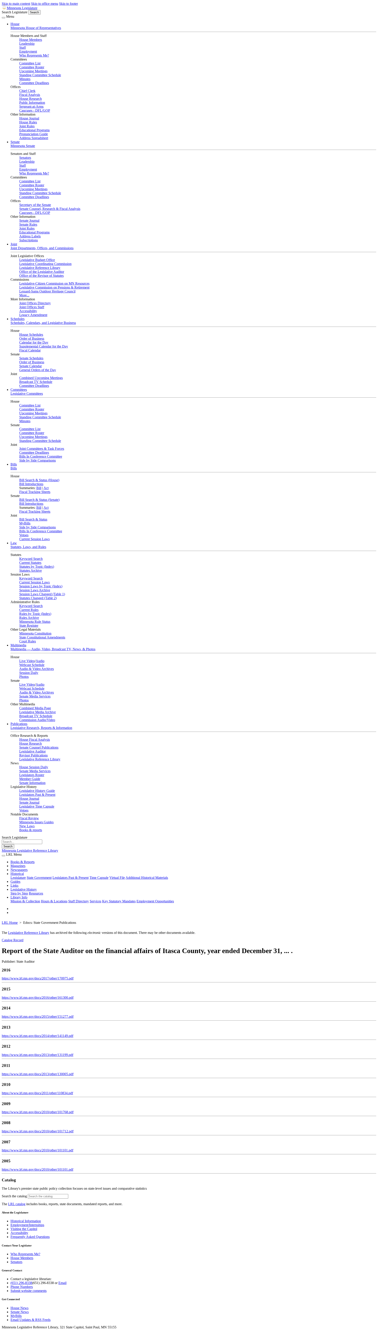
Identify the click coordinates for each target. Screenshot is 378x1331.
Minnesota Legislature (22, 8)
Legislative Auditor (32, 751)
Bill (38, 488)
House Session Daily (33, 767)
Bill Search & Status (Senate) (39, 500)
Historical (17, 874)
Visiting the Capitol (23, 1229)
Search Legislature (14, 12)
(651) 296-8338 (21, 1283)
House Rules (28, 122)
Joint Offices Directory (35, 303)
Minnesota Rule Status (34, 621)
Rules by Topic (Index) (35, 614)
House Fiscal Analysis (34, 739)
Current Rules (28, 610)
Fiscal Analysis (29, 95)
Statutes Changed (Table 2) (38, 598)
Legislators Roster (31, 775)
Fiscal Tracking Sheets (34, 492)
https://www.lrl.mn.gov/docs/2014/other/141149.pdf (37, 1036)
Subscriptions (28, 240)
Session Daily (28, 673)
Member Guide (29, 779)
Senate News (19, 1312)
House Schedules (31, 334)
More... (24, 295)
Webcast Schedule (31, 665)
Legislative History (23, 889)
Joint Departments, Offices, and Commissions (42, 248)
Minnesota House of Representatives (35, 28)
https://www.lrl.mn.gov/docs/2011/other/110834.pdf (37, 1093)
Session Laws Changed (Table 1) (42, 594)
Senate (15, 142)
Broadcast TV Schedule (35, 382)
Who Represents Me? (34, 55)
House (14, 24)
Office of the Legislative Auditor (41, 271)
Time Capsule (98, 877)
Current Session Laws (34, 539)
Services (95, 901)
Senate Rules (28, 224)
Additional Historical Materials (147, 877)
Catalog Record (12, 940)
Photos (24, 676)
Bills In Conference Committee (40, 456)
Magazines (17, 866)
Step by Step (19, 893)
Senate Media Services (35, 696)
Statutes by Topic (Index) (36, 566)
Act (46, 488)
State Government (39, 877)
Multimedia (18, 645)
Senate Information (32, 783)
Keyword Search (31, 559)
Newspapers (19, 870)
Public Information (32, 102)
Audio (40, 661)
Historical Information (25, 1221)
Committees (18, 389)
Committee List (29, 63)
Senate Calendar (30, 366)
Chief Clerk (27, 91)
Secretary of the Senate (35, 205)
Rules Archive (29, 618)
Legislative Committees (26, 393)
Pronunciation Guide (33, 134)
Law (13, 543)
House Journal (29, 118)
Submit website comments (28, 1291)
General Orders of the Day (37, 370)
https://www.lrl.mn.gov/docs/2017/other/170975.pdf (38, 978)
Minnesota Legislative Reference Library (30, 850)
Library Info (18, 897)
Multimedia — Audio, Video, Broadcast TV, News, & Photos (52, 649)
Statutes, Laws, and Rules (28, 547)
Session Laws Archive (34, 590)
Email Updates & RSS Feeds (30, 1320)
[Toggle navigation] (3, 17)
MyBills (24, 523)
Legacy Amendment (33, 315)
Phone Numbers (21, 1287)
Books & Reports (22, 862)
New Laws (27, 826)
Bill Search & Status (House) (39, 480)
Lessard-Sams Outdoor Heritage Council (47, 291)
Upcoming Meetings (33, 71)
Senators (25, 157)
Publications (18, 724)
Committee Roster (31, 67)
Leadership (27, 43)
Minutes (24, 79)
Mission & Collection (25, 901)
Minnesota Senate (22, 146)
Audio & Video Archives (36, 669)
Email (62, 1283)
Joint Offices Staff (31, 307)
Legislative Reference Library (39, 268)
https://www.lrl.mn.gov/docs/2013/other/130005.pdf (38, 1074)
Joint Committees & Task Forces (41, 448)
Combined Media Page (35, 708)
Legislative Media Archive (37, 712)
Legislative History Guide (37, 791)
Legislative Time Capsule (36, 806)
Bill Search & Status (33, 519)
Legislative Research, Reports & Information (41, 728)
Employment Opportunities (155, 901)
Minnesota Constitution (35, 633)
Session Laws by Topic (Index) (40, 586)
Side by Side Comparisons (37, 460)
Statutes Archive (30, 570)
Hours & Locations (54, 901)
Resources (36, 893)
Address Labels (30, 236)
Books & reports (30, 830)
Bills (13, 464)
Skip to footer (68, 3)
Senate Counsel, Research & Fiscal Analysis (49, 209)
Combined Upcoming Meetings (41, 378)
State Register (28, 625)
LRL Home (10, 922)
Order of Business (31, 338)
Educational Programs (34, 130)
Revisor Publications (33, 755)
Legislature (18, 877)
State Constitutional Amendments (42, 637)
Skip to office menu (44, 3)
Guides (15, 881)
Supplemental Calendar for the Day (43, 346)
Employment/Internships (27, 1225)
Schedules (17, 319)
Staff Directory (78, 901)
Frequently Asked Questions (30, 1237)
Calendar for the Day (33, 342)
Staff (22, 47)
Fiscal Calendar (30, 350)
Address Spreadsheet (33, 138)
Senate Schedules (31, 358)
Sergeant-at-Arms (31, 106)
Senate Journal (29, 220)
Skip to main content (16, 3)
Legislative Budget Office (37, 260)
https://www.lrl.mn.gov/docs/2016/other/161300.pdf (38, 997)
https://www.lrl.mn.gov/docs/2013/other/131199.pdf (37, 1055)
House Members (30, 40)
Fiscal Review (29, 818)
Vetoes (23, 535)
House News (19, 1308)
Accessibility (28, 311)
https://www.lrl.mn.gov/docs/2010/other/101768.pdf (38, 1112)
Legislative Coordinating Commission (45, 264)
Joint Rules (27, 126)
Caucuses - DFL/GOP (34, 110)
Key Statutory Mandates (119, 901)
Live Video (27, 661)
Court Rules (27, 641)
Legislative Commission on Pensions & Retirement (54, 287)
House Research (30, 98)
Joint (13, 244)
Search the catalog (14, 1196)
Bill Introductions (31, 484)
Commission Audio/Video (37, 720)
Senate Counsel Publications (38, 747)
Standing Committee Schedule (40, 75)
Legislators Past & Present (37, 794)
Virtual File (117, 877)
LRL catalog (16, 1204)
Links (14, 885)
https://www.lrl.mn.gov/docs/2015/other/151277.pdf (38, 1016)
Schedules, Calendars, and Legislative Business (43, 323)
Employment (28, 51)
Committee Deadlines (34, 83)
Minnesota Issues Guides (36, 822)
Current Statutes (30, 562)
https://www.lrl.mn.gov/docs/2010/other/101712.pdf (38, 1131)
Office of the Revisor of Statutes (41, 275)
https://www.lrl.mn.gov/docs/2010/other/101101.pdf (37, 1150)
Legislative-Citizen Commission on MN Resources (54, 283)
